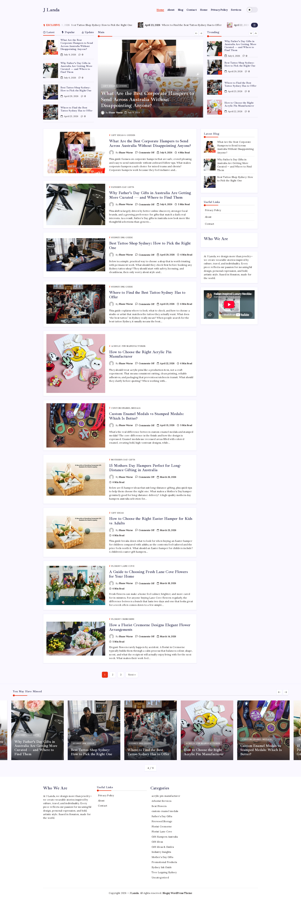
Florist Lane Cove (162, 831)
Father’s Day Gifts (162, 816)
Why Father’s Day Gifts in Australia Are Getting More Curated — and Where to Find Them (76, 68)
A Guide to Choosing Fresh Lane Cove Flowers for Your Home (148, 574)
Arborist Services (161, 800)
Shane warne (116, 112)
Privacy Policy (213, 210)
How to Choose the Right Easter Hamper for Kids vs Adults (150, 520)
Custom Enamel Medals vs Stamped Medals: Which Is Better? (240, 104)
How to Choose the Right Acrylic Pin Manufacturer (198, 25)
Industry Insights (161, 851)
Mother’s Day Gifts (162, 857)
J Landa (51, 10)
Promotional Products (164, 862)
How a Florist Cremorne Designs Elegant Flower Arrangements (149, 627)
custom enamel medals (165, 811)
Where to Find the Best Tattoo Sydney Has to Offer (110, 25)
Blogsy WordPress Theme (177, 893)
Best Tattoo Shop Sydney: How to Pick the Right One (76, 89)
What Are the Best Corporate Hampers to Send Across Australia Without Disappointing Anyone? (77, 44)
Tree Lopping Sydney (164, 872)
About (208, 216)
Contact (209, 223)
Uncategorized (160, 877)
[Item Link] (50, 47)
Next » (132, 674)
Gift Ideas (157, 841)
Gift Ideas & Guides (163, 846)
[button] (252, 10)
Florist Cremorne (162, 826)
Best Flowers (159, 806)
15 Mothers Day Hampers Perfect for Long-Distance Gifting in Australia (145, 467)
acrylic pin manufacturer (166, 795)
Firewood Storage (162, 821)
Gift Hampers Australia (165, 836)
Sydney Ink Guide (162, 867)
